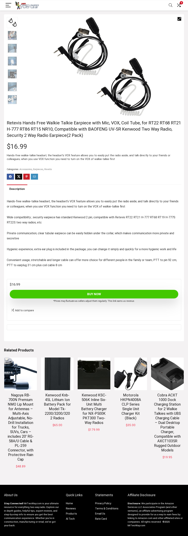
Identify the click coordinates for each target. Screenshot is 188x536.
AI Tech (70, 518)
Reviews (71, 508)
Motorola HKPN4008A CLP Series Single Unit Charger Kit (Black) (130, 406)
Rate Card (101, 518)
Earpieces (38, 169)
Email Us (100, 513)
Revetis (48, 169)
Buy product (167, 461)
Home (69, 503)
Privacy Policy (103, 503)
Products (71, 513)
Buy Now (94, 294)
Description (17, 189)
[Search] (170, 5)
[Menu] (8, 5)
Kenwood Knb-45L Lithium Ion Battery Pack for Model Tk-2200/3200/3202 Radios (57, 406)
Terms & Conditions (106, 508)
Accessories (25, 169)
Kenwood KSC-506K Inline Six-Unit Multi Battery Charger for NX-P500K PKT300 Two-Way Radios (94, 409)
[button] (179, 19)
